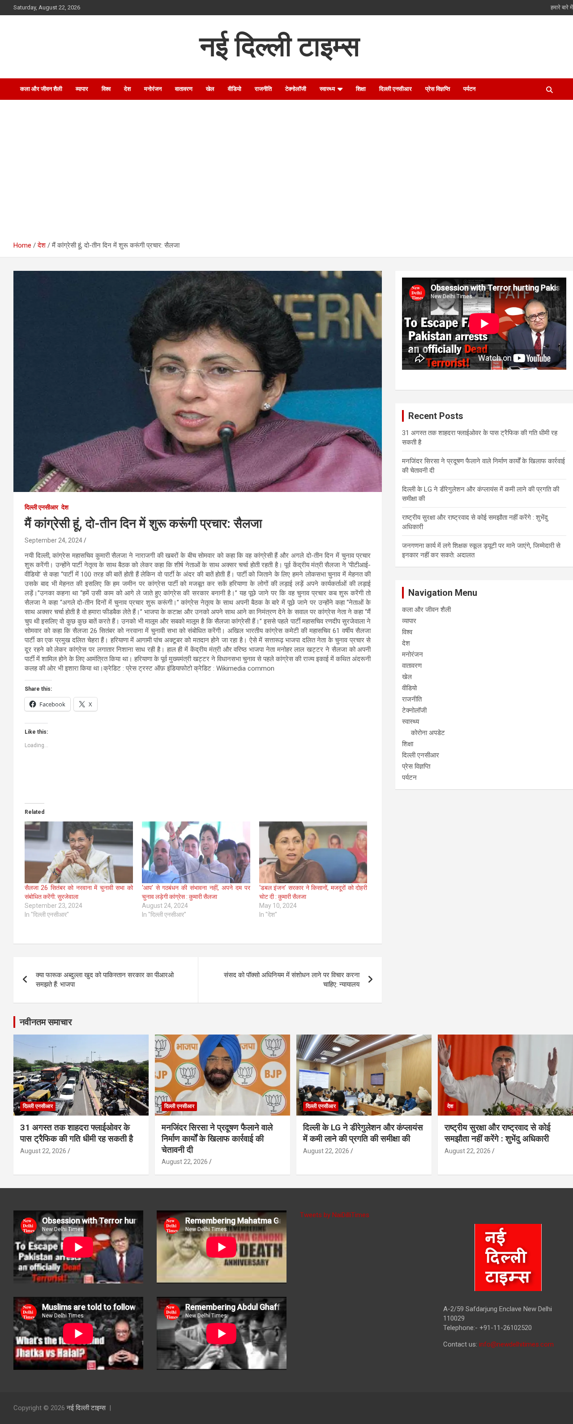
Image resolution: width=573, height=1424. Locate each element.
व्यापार (82, 89)
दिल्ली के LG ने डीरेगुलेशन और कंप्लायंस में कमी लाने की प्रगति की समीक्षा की (363, 1133)
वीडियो (234, 89)
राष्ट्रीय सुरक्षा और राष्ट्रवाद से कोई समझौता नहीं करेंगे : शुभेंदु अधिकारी (498, 1133)
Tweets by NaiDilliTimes (334, 1215)
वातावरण (183, 89)
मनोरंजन (153, 89)
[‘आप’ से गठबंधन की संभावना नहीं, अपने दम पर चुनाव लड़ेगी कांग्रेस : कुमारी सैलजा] (196, 852)
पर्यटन (469, 89)
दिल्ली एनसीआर (395, 89)
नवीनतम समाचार (46, 1022)
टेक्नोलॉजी (295, 89)
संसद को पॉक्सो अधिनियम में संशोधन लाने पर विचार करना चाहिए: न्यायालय (291, 979)
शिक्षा (361, 89)
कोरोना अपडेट (428, 733)
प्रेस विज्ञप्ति (437, 89)
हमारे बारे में (562, 7)
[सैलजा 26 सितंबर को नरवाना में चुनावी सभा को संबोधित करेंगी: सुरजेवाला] (79, 852)
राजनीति (263, 89)
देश (127, 89)
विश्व (106, 89)
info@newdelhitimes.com (516, 1344)
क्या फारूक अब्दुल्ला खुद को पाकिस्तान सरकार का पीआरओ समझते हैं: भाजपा (105, 979)
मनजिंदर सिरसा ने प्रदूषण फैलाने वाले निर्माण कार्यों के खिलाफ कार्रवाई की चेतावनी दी (217, 1138)
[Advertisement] (293, 173)
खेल (210, 89)
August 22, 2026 (43, 1151)
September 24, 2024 (53, 540)
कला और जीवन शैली (41, 89)
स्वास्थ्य (327, 89)
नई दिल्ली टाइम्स (279, 46)
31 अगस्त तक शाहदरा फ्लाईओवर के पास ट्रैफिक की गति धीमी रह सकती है (76, 1133)
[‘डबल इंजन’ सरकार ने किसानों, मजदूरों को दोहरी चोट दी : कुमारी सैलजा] (313, 852)
